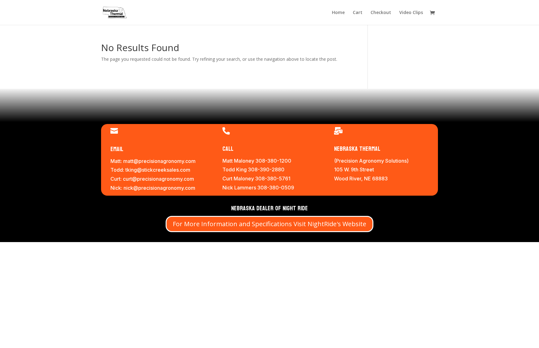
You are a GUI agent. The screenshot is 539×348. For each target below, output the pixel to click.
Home (338, 12)
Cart (357, 12)
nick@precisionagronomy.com (159, 188)
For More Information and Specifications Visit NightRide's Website (269, 224)
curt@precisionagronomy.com (158, 179)
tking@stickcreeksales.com (157, 170)
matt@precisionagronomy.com (159, 161)
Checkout (381, 12)
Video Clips (411, 12)
